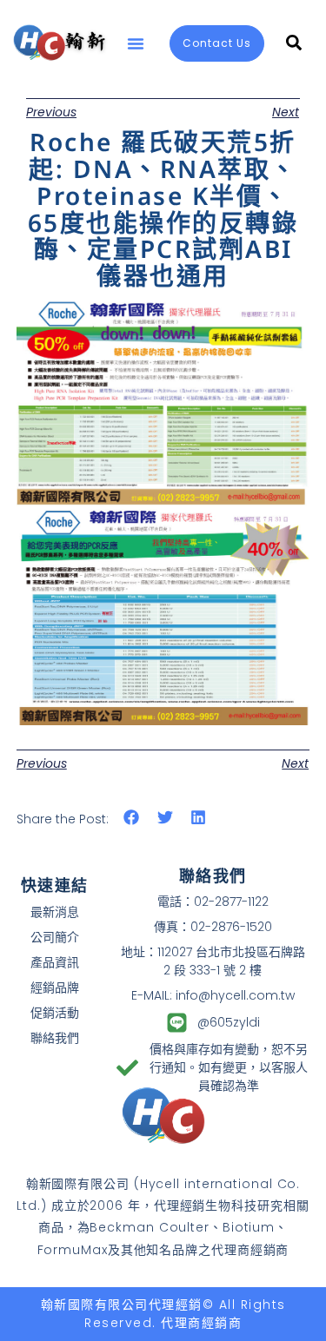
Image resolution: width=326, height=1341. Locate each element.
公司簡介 (54, 937)
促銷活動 (54, 1012)
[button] (136, 43)
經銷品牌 (54, 987)
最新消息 (54, 912)
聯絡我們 (54, 1038)
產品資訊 (54, 962)
